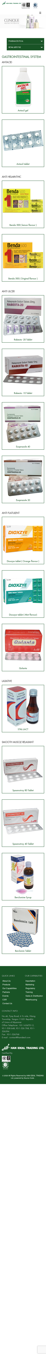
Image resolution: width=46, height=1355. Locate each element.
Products (6, 984)
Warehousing (31, 999)
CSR (4, 999)
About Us (6, 980)
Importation (30, 980)
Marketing (30, 984)
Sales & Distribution (34, 995)
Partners (6, 992)
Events (5, 995)
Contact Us (7, 1003)
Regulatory (30, 988)
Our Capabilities (9, 988)
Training (29, 992)
